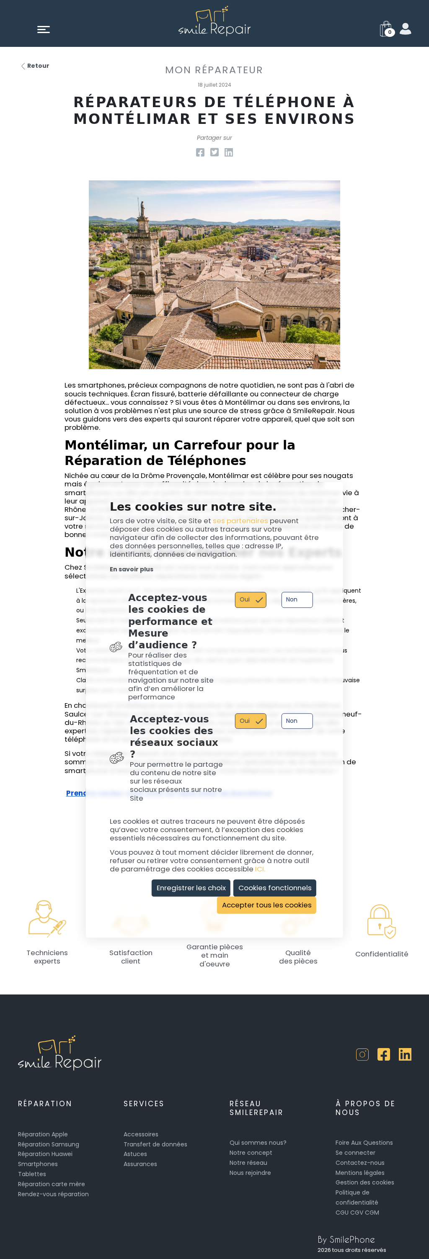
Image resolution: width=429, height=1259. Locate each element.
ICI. (260, 869)
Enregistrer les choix (191, 888)
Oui (245, 600)
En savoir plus (131, 569)
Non (291, 600)
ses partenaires (240, 520)
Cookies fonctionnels (275, 888)
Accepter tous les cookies (267, 905)
